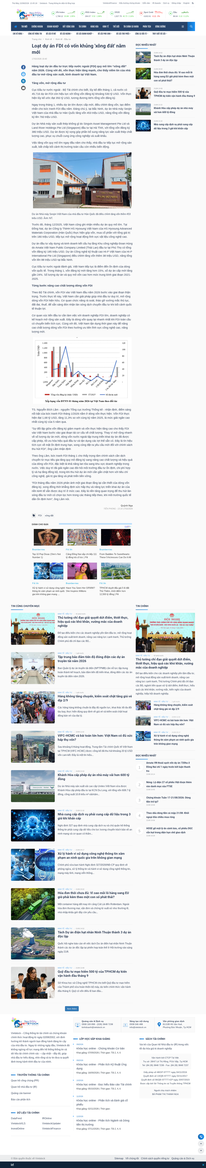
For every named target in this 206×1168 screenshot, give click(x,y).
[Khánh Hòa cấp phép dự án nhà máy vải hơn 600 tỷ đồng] (143, 109)
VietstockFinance (110, 3)
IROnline (47, 1118)
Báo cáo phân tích (20, 1099)
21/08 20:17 (80, 850)
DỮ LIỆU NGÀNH (65, 33)
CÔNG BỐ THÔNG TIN (35, 33)
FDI (40, 515)
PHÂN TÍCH (147, 26)
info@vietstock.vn (138, 1027)
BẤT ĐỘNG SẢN (68, 26)
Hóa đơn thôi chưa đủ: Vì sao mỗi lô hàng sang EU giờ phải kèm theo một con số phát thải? (174, 76)
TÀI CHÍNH (82, 26)
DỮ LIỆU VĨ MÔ (51, 33)
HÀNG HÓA (94, 26)
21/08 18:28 (150, 836)
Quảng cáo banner (21, 1093)
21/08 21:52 (158, 105)
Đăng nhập (176, 3)
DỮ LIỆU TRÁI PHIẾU (123, 33)
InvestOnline (17, 1128)
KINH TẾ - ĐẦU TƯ (65, 614)
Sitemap (118, 1158)
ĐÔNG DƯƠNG (160, 26)
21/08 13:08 (158, 88)
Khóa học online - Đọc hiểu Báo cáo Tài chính (104, 1084)
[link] (183, 26)
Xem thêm (72, 1008)
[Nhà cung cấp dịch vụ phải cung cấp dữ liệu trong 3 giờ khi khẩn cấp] (143, 125)
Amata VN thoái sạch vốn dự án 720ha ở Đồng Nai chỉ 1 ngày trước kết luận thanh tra (168, 766)
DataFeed (16, 1118)
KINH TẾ (106, 26)
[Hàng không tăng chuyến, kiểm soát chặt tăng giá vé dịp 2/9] (33, 707)
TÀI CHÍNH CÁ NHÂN (131, 26)
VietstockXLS (18, 1123)
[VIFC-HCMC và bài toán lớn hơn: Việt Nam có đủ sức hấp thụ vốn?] (33, 746)
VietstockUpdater (51, 1123)
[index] (53, 12)
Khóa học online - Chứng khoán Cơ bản (100, 1048)
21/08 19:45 (150, 789)
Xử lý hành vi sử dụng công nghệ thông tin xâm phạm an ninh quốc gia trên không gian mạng (174, 739)
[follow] (12, 1165)
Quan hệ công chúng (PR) (25, 1080)
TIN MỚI (24, 26)
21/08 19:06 (150, 820)
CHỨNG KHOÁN (37, 26)
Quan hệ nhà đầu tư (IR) (24, 1087)
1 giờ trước (80, 653)
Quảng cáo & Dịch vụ (182, 1158)
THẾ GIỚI (116, 26)
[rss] (193, 3)
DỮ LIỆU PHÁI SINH (104, 33)
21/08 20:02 (158, 69)
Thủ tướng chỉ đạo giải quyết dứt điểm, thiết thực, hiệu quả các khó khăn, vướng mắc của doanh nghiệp (93, 622)
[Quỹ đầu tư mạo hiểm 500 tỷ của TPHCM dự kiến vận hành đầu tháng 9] (143, 93)
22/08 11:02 (80, 732)
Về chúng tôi (132, 1158)
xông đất (49, 515)
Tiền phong (110, 509)
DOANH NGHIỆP (53, 26)
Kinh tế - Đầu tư (143, 655)
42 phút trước (81, 614)
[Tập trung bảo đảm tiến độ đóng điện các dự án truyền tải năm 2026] (33, 668)
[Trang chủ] (24, 1022)
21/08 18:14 (150, 774)
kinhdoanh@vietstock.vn (93, 1027)
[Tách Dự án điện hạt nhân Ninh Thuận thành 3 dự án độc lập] (143, 57)
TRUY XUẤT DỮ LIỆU (159, 33)
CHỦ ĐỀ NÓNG (18, 33)
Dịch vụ (166, 3)
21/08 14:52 (158, 53)
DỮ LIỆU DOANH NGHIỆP (84, 33)
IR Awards (156, 3)
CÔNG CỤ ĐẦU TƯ (141, 33)
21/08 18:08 (150, 805)
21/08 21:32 (158, 121)
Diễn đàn (146, 3)
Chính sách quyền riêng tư (155, 1158)
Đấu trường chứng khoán (129, 3)
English (186, 3)
